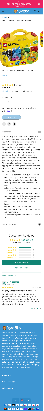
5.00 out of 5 (27, 240)
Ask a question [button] (21, 268)
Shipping (6, 91)
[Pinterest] (14, 124)
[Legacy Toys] (21, 11)
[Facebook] (4, 124)
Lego (4, 75)
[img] (7, 287)
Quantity (7, 97)
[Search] (35, 11)
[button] (3, 11)
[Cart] (39, 11)
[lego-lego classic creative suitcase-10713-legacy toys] (19, 48)
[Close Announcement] (39, 4)
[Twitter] (9, 124)
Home (4, 17)
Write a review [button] (21, 262)
